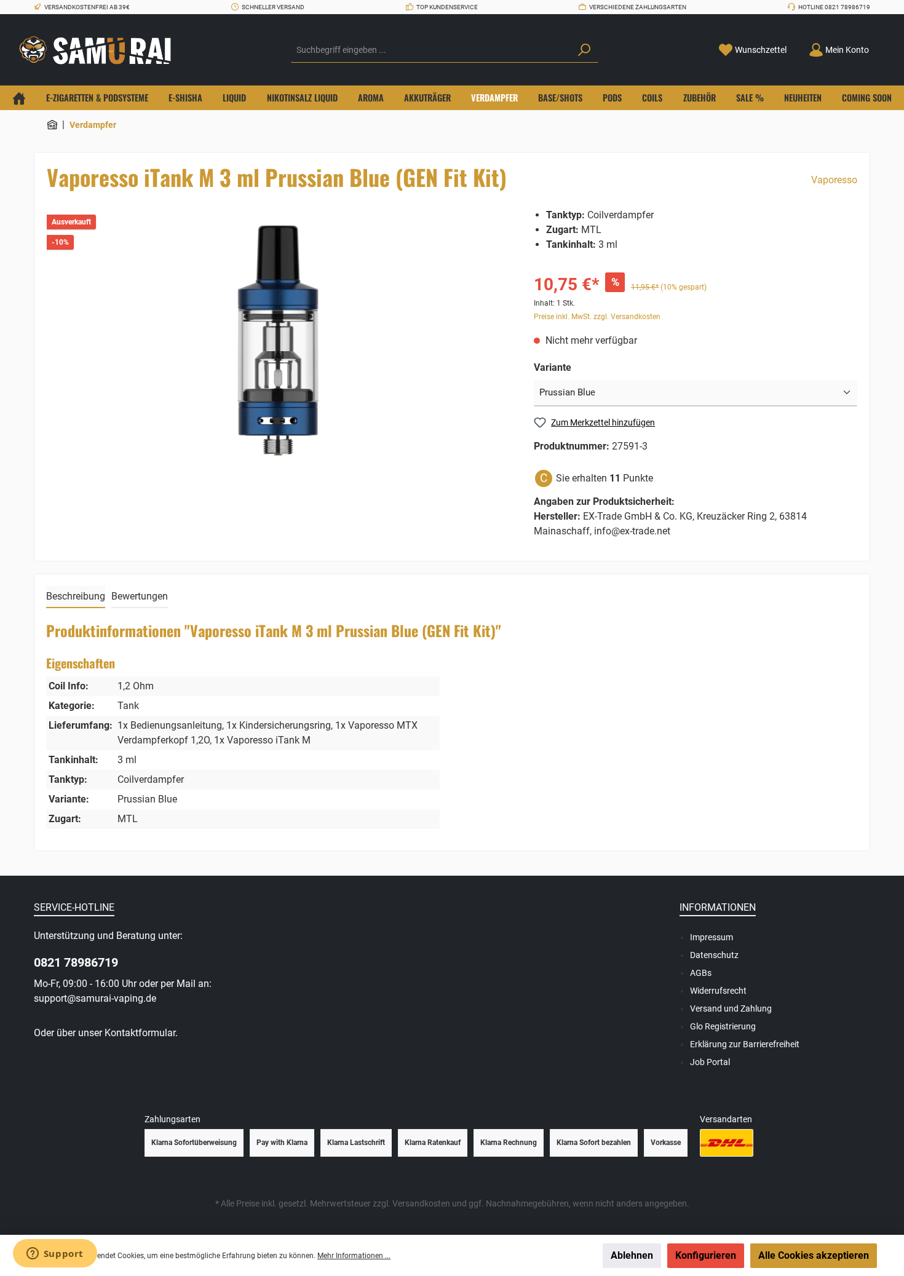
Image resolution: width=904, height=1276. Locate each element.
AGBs (701, 973)
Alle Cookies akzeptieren (813, 1255)
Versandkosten (421, 1203)
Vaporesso (834, 180)
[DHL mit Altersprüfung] (726, 1143)
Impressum (711, 937)
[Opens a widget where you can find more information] (54, 1254)
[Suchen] (584, 50)
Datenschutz (714, 955)
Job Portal (710, 1062)
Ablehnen (632, 1255)
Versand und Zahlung (731, 1008)
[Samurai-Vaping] (52, 125)
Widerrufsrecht (718, 991)
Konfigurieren (705, 1255)
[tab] (75, 597)
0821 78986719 (76, 962)
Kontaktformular (140, 1033)
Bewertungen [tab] (139, 596)
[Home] (19, 97)
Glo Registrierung (723, 1026)
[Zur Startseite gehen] (98, 50)
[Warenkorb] (887, 45)
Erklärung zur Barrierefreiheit (744, 1044)
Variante (552, 367)
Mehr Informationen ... (354, 1255)
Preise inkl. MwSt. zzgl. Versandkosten (597, 316)
